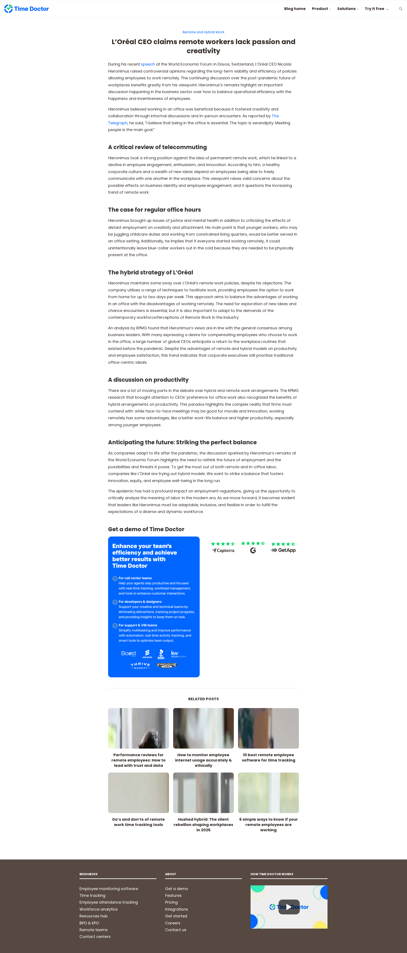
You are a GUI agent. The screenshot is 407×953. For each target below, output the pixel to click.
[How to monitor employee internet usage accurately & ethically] (203, 728)
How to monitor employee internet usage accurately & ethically (203, 760)
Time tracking (92, 895)
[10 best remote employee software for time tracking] (268, 728)
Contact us (175, 929)
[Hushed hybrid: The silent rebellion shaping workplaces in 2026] (203, 793)
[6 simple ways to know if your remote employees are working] (268, 793)
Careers (172, 923)
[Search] (401, 8)
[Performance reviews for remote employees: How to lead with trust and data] (138, 728)
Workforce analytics (98, 909)
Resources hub (93, 916)
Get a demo (176, 888)
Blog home (295, 8)
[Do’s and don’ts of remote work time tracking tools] (138, 793)
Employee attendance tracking (108, 902)
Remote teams (93, 929)
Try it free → (377, 8)
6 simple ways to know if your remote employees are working (268, 825)
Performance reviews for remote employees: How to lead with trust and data (139, 760)
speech (148, 64)
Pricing (171, 902)
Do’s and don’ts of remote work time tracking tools (138, 822)
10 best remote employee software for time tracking (268, 757)
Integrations (176, 909)
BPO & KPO (89, 923)
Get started (176, 916)
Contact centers (95, 936)
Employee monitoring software (108, 888)
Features (173, 895)
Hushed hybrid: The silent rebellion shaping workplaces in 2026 (203, 825)
